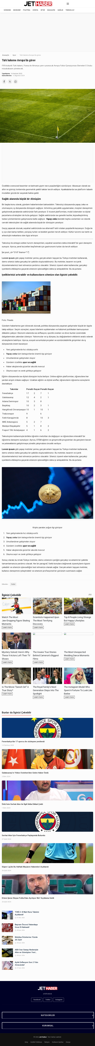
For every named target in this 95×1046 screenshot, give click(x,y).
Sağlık (60, 10)
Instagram (58, 1000)
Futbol (13, 584)
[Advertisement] (47, 32)
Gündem (7, 10)
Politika (26, 10)
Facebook (37, 1000)
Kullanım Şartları (57, 1042)
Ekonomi (17, 10)
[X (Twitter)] (10, 81)
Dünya (35, 10)
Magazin (51, 10)
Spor (43, 10)
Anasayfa (5, 55)
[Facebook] (4, 81)
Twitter (47, 1000)
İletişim (47, 1042)
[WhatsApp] (15, 81)
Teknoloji (70, 10)
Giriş (26, 1042)
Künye (68, 1042)
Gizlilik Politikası (36, 1042)
